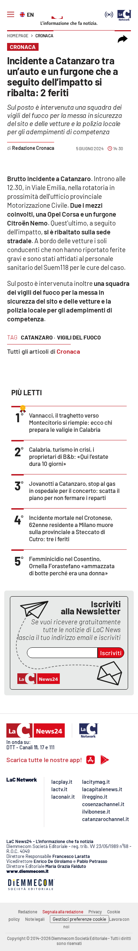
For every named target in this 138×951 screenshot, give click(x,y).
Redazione (27, 911)
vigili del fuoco (79, 337)
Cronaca (44, 35)
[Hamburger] (10, 14)
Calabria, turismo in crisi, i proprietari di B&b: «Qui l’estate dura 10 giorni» (68, 456)
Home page (17, 35)
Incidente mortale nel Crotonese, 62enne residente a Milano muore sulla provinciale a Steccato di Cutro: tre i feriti (71, 528)
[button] (123, 39)
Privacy (95, 911)
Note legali (35, 919)
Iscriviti (111, 653)
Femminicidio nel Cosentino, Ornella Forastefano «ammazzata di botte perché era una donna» (72, 565)
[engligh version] (23, 13)
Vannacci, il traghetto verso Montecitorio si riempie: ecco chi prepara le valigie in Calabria (70, 422)
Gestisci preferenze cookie (79, 919)
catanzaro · (38, 337)
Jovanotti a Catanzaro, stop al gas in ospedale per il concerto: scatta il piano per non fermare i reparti (74, 490)
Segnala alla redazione (62, 911)
